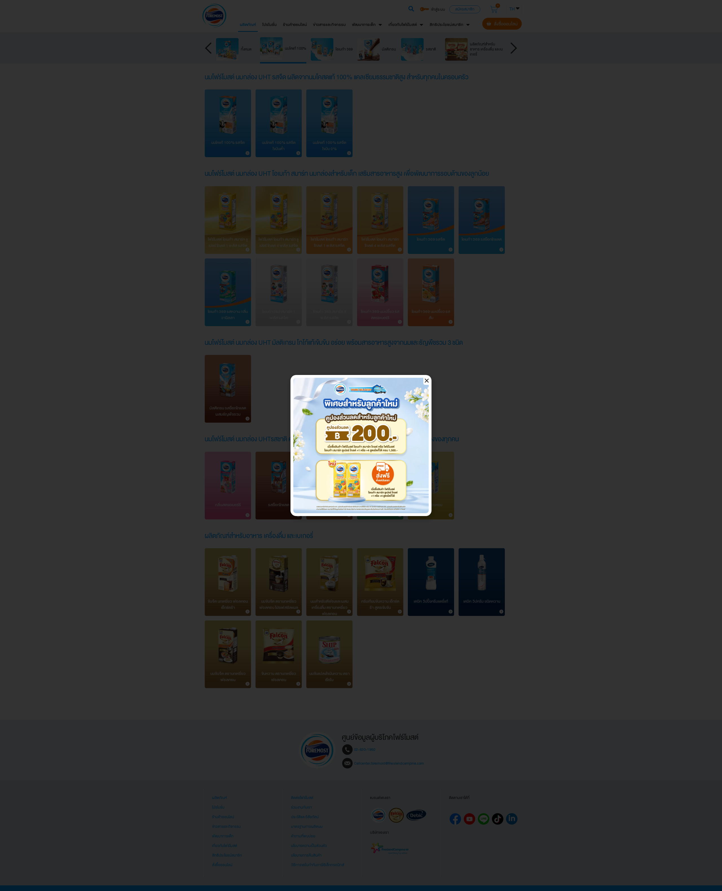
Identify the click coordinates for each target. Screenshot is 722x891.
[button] (426, 380)
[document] (361, 445)
